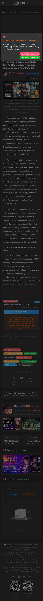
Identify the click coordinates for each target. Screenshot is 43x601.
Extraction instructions (30, 54)
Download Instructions (30, 57)
